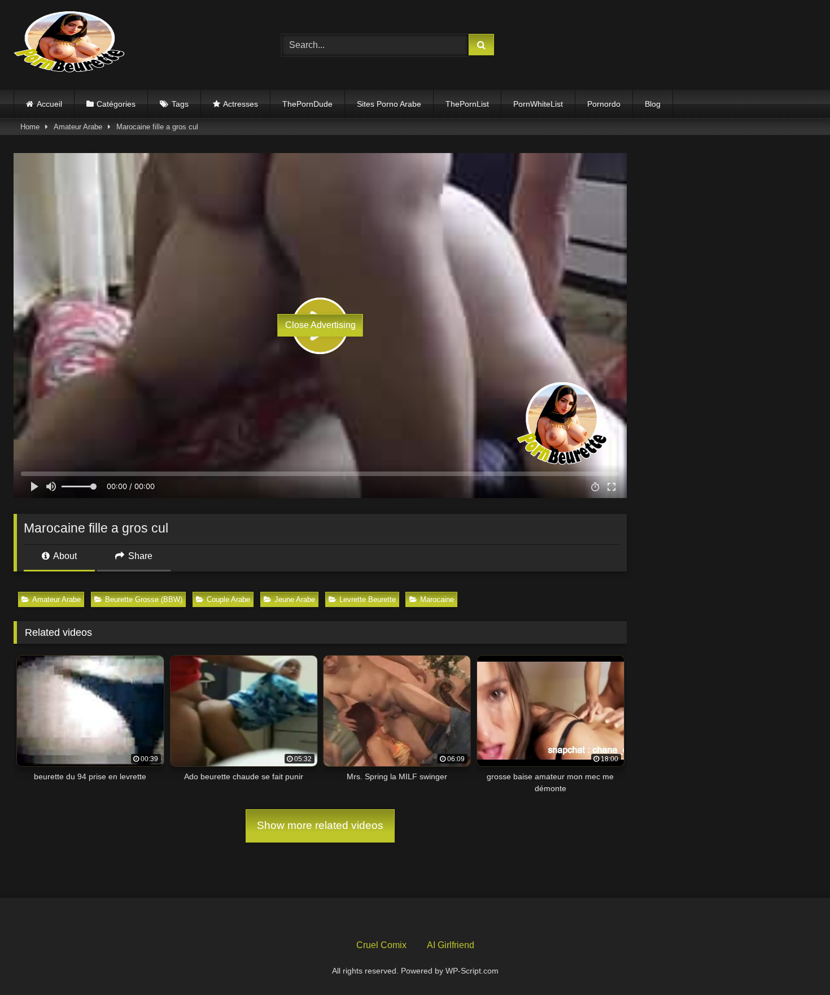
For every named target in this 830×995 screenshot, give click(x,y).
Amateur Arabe (78, 127)
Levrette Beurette (367, 599)
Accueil (49, 103)
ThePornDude (307, 103)
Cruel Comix (381, 945)
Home (30, 127)
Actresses (240, 103)
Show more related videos (320, 825)
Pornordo (604, 103)
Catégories (116, 103)
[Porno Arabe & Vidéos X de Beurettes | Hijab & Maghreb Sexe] (70, 43)
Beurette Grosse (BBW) (143, 599)
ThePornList (467, 103)
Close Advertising (320, 325)
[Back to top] (795, 961)
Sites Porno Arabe (389, 103)
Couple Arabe (228, 599)
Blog (653, 103)
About (64, 556)
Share (139, 556)
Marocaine (437, 599)
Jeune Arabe (294, 599)
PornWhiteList (538, 103)
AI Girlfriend (450, 945)
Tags (180, 103)
